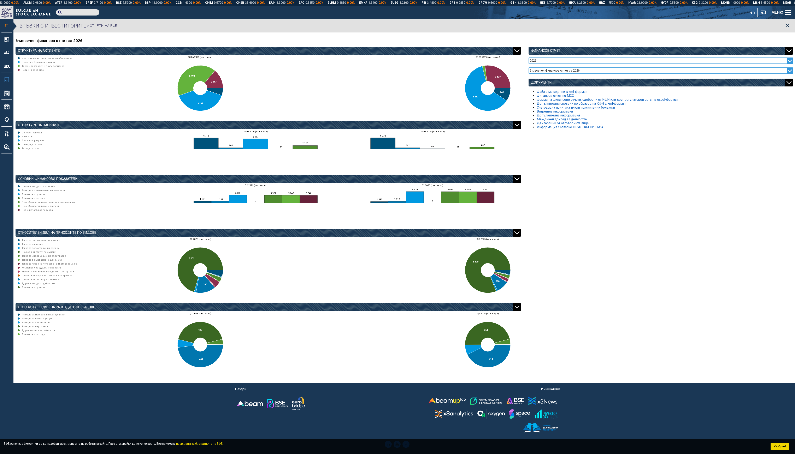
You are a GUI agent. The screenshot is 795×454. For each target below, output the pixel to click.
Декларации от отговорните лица (563, 123)
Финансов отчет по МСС (555, 96)
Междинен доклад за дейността (562, 119)
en (752, 12)
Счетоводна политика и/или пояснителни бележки (576, 107)
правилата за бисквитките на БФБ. (199, 443)
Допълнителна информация (558, 115)
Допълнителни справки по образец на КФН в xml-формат (581, 103)
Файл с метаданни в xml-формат (562, 92)
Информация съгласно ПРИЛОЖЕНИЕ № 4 (570, 127)
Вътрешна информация (555, 111)
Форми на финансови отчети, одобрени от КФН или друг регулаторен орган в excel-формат (607, 100)
